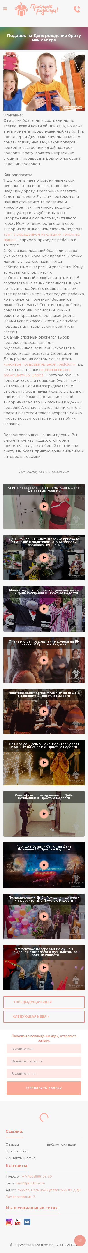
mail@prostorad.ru (31, 1183)
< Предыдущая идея (32, 1002)
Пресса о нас (17, 1151)
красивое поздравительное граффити (39, 364)
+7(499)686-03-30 (37, 1176)
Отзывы (12, 1144)
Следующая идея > (31, 1016)
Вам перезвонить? (20, 1197)
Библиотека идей (61, 1144)
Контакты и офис (20, 1158)
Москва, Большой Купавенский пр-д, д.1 (48, 1190)
